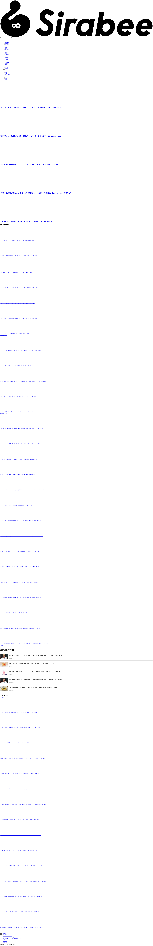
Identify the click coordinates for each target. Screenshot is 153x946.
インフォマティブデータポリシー (10, 937)
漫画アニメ (7, 62)
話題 (6, 72)
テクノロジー (8, 74)
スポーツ (7, 50)
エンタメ (7, 57)
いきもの (7, 54)
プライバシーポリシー (7, 936)
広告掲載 (5, 941)
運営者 (4, 933)
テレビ (6, 58)
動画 (6, 64)
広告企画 (7, 44)
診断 (6, 79)
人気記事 (7, 42)
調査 (6, 73)
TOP (6, 40)
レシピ (6, 68)
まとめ (6, 52)
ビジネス (7, 49)
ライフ (6, 78)
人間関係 (7, 76)
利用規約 (5, 934)
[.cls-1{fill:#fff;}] (76, 36)
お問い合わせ (6, 939)
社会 (6, 47)
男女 (6, 77)
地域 (6, 53)
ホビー (6, 63)
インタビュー (8, 59)
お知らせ (7, 43)
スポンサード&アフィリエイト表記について (12, 938)
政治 (6, 48)
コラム (6, 60)
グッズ (6, 70)
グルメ (6, 67)
